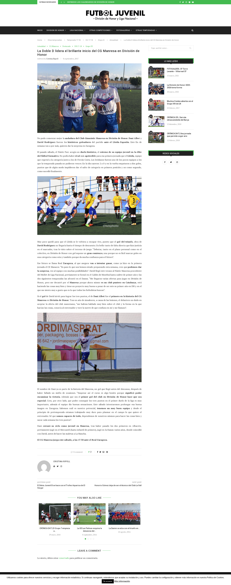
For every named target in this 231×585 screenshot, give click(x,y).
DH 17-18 (89, 40)
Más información (122, 581)
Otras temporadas (145, 30)
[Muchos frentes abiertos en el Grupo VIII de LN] (156, 105)
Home (39, 40)
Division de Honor (55, 30)
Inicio (40, 30)
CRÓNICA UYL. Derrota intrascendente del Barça (178, 118)
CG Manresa (54, 46)
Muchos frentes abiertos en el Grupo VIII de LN (180, 102)
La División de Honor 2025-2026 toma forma (179, 86)
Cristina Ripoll (52, 58)
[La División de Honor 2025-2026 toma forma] (156, 89)
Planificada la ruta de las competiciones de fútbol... (93, 2)
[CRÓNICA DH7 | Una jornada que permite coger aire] (156, 137)
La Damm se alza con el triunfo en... (124, 528)
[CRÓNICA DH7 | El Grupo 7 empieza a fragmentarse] (55, 514)
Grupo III (101, 40)
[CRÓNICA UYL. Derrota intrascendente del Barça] (156, 121)
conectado (64, 558)
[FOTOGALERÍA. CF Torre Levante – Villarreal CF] (156, 73)
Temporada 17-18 (73, 40)
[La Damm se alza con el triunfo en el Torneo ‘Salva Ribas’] (124, 514)
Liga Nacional (77, 30)
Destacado (66, 46)
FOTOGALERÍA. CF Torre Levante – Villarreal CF (177, 70)
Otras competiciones (100, 30)
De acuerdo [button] (107, 581)
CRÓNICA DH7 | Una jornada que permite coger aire (179, 134)
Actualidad (114, 40)
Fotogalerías (123, 30)
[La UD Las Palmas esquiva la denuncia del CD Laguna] (90, 514)
